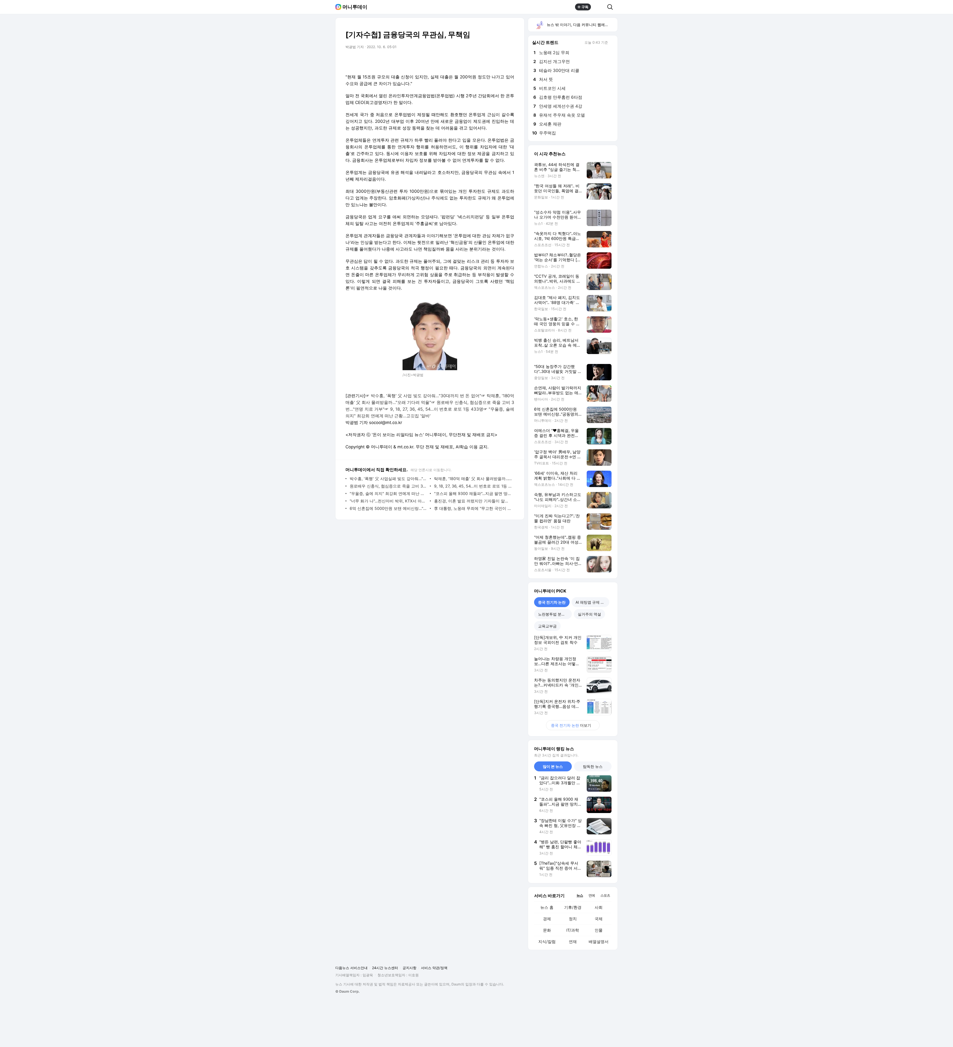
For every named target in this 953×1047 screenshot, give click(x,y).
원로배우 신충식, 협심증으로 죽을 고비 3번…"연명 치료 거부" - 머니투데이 (388, 486)
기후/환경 (572, 907)
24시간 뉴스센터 (385, 968)
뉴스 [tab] (580, 895)
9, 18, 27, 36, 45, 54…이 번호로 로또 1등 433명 (436, 409)
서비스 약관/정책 (434, 968)
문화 (547, 930)
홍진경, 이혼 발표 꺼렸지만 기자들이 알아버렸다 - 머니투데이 (473, 500)
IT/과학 (572, 930)
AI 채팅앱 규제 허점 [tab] (592, 602)
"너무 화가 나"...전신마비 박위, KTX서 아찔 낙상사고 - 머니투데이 (388, 500)
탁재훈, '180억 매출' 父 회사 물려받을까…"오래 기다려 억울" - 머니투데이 (473, 478)
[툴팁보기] (611, 43)
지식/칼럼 (547, 941)
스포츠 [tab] (605, 895)
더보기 (571, 725)
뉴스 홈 (546, 907)
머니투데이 (354, 6)
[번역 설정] (489, 61)
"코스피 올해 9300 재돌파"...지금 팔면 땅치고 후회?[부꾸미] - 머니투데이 (473, 493)
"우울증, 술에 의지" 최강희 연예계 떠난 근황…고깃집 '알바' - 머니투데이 (388, 493)
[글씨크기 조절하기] (499, 61)
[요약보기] (470, 61)
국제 (599, 918)
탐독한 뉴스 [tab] (593, 766)
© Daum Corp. (347, 991)
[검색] (612, 6)
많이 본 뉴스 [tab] (553, 766)
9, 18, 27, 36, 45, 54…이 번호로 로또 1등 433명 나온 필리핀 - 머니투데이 (473, 486)
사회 (599, 907)
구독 (584, 7)
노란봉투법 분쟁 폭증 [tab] (555, 614)
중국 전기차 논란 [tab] (552, 602)
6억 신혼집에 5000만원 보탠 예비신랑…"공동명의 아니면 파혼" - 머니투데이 (388, 508)
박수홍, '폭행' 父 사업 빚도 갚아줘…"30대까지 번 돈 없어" (426, 395)
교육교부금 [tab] (547, 626)
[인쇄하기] (509, 61)
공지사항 (409, 968)
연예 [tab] (591, 895)
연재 (573, 941)
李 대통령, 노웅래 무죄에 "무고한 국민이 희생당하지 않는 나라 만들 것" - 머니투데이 (473, 508)
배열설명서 (599, 941)
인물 (599, 930)
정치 (573, 918)
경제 (547, 918)
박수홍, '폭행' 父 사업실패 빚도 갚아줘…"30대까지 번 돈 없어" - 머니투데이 (388, 478)
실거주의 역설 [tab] (589, 614)
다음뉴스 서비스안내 (351, 968)
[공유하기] (599, 6)
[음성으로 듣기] (479, 61)
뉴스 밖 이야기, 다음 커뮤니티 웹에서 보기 (582, 24)
